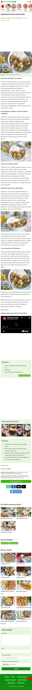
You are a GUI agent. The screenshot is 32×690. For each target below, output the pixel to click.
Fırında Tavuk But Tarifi (21, 621)
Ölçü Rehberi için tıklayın (24, 375)
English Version (20, 682)
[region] (16, 36)
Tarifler (9, 18)
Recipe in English (6, 469)
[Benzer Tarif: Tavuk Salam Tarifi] (23, 558)
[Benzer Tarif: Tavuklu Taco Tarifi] (8, 571)
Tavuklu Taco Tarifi (5, 577)
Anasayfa (3, 18)
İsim (3, 648)
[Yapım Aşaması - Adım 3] (19, 430)
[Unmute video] (16, 324)
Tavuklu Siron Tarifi (20, 577)
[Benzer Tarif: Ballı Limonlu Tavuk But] (23, 585)
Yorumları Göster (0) (16, 481)
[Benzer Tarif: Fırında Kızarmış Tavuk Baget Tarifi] (8, 585)
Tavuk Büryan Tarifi (5, 563)
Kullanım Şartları (11, 682)
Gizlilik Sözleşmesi (22, 679)
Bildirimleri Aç (17, 491)
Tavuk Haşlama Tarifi (5, 607)
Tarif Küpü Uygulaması (22, 677)
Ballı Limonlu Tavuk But (21, 591)
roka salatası (24, 294)
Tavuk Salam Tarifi (20, 563)
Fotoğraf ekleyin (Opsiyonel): (10, 661)
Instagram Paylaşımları (10, 679)
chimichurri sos (14, 130)
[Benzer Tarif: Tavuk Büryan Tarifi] (8, 558)
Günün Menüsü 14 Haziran (7, 518)
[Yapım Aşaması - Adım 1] (5, 430)
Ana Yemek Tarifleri (17, 18)
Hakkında (7, 677)
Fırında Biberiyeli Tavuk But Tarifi (23, 607)
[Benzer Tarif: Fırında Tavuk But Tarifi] (23, 615)
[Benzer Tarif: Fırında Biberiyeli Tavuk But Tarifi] (23, 601)
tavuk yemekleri (13, 543)
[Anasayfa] (9, 2)
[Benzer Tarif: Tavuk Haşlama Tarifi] (8, 601)
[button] (30, 1)
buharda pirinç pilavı (22, 292)
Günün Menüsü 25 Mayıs (6, 532)
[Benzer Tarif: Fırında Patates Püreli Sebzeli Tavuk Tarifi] (8, 615)
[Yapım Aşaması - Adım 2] (12, 430)
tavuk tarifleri (4, 543)
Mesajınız (4, 633)
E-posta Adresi (6, 655)
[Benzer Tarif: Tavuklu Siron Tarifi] (23, 571)
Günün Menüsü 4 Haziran (22, 518)
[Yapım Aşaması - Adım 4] (27, 430)
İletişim (13, 677)
